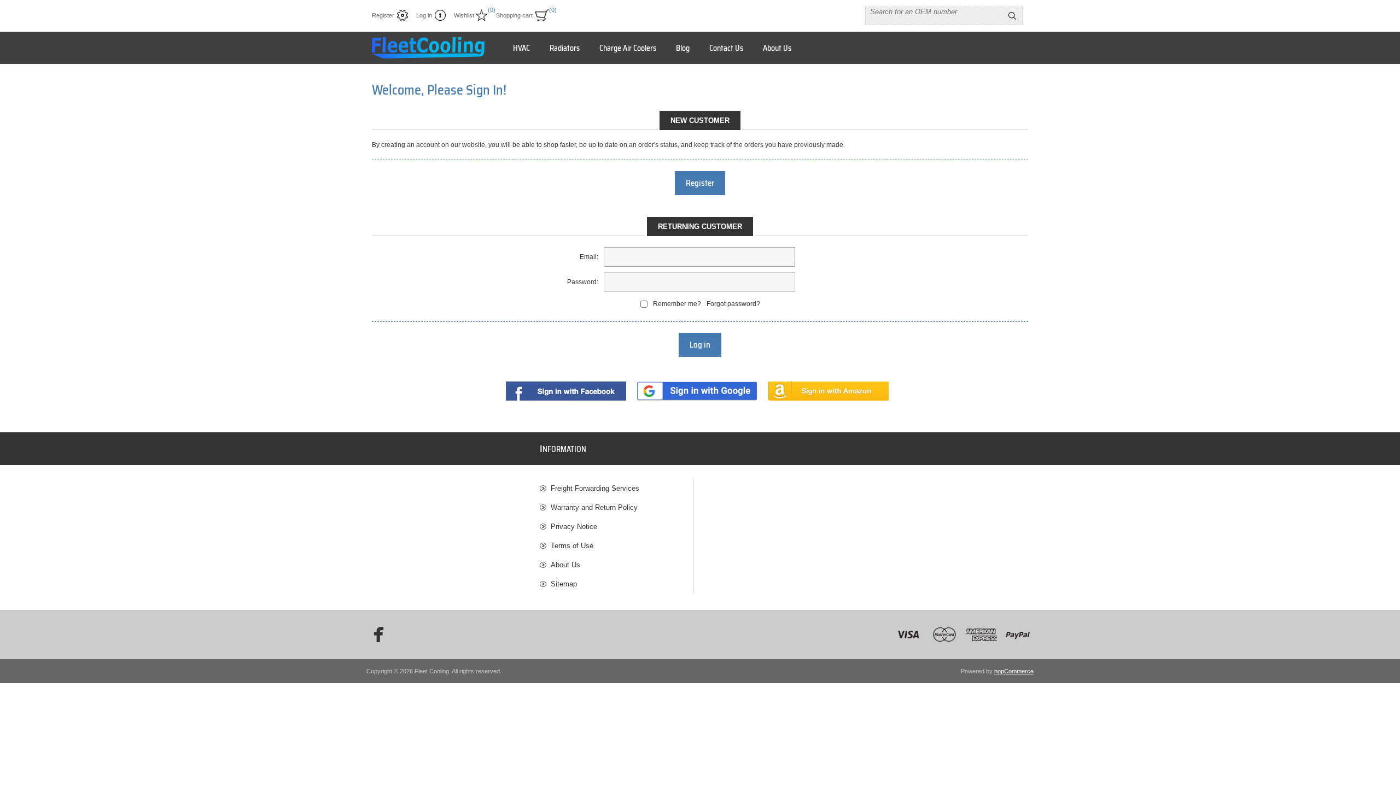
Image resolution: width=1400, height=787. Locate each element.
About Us (565, 565)
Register (383, 15)
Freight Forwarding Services (595, 488)
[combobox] (934, 11)
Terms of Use (572, 546)
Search (1012, 16)
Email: (589, 257)
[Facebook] (375, 634)
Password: (582, 282)
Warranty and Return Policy (594, 507)
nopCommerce (1014, 671)
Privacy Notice (574, 526)
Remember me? (677, 304)
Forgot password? (733, 304)
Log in (424, 15)
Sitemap (564, 584)
